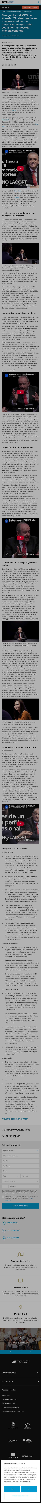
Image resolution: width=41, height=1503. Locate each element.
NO (12, 1489)
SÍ (28, 1489)
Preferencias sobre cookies (20, 1496)
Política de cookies (25, 1481)
